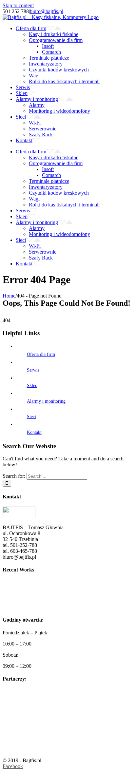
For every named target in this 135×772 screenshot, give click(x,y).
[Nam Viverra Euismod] (82, 591)
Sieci (31, 416)
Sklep (32, 385)
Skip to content (18, 5)
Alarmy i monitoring (46, 401)
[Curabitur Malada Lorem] (105, 591)
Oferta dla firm (41, 354)
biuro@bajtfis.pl (46, 11)
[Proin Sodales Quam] (59, 591)
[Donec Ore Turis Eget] (14, 591)
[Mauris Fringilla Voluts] (37, 591)
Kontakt (34, 432)
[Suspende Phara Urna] (13, 606)
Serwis (33, 370)
